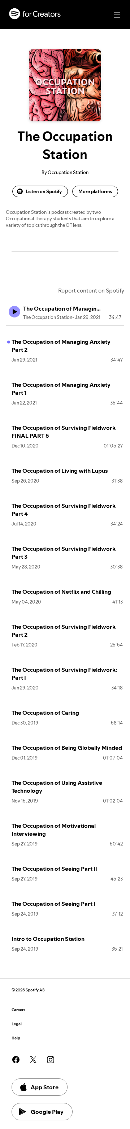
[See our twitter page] (33, 1059)
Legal (17, 1024)
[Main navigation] (117, 14)
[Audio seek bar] (65, 325)
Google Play (47, 1112)
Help (16, 1038)
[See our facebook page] (16, 1059)
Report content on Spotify (91, 290)
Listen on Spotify (44, 191)
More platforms (95, 191)
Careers (18, 1010)
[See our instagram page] (50, 1059)
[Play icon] (14, 311)
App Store (44, 1087)
